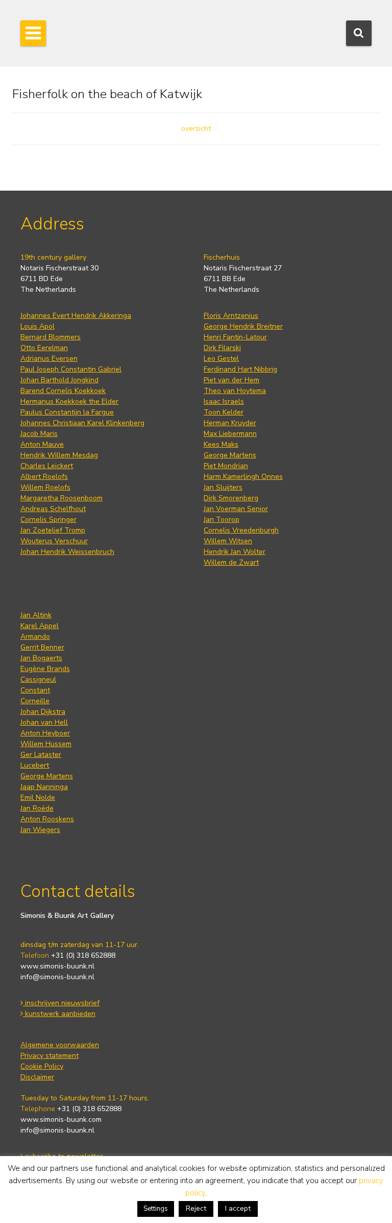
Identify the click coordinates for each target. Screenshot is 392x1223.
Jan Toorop (221, 519)
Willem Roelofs (45, 487)
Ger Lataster (40, 754)
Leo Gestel (221, 358)
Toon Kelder (223, 412)
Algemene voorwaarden (59, 1045)
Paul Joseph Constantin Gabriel (70, 369)
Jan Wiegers (40, 830)
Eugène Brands (45, 669)
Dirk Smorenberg (231, 498)
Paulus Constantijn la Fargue (67, 412)
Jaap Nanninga (44, 787)
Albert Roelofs (44, 476)
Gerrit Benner (42, 647)
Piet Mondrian (226, 466)
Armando (35, 636)
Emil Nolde (37, 797)
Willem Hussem (45, 744)
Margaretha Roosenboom (61, 498)
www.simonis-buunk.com (61, 1119)
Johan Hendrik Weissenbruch (67, 552)
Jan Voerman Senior (236, 509)
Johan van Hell (44, 722)
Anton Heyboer (45, 733)
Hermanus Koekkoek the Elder (69, 401)
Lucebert (34, 765)
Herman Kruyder (230, 423)
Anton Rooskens (47, 819)
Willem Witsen (228, 541)
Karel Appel (39, 626)
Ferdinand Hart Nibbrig (240, 369)
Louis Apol (37, 326)
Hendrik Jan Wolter (234, 552)
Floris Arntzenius (231, 315)
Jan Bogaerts (41, 658)
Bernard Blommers (50, 337)
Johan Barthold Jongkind (59, 380)
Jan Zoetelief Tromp (52, 530)
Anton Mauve (42, 444)
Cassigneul (38, 679)
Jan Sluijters (223, 487)
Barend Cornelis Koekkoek (63, 391)
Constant (35, 690)
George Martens (230, 455)
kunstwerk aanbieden (59, 1014)
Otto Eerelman (44, 348)
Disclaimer (37, 1077)
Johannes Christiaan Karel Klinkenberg (82, 423)
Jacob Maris (39, 434)
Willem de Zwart (231, 562)
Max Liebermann (230, 434)
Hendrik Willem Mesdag (59, 455)
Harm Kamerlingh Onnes (243, 476)
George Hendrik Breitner (243, 326)
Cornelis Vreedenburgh (241, 530)
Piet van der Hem (231, 380)
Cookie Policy (41, 1066)
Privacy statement (49, 1055)
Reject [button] (196, 1208)
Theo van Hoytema (235, 391)
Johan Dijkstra (42, 712)
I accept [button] (238, 1208)
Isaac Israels (224, 401)
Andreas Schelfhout (53, 509)
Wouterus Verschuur (54, 541)
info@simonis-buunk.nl (57, 977)
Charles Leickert (46, 466)
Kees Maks (221, 444)
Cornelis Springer (48, 519)
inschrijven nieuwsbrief (61, 1003)
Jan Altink (36, 615)
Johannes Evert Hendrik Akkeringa (75, 315)
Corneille (35, 701)
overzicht (196, 128)
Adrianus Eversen (49, 358)
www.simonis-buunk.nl (57, 966)
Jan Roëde (37, 808)
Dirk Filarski (222, 348)
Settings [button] (155, 1208)
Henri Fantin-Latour (235, 337)
